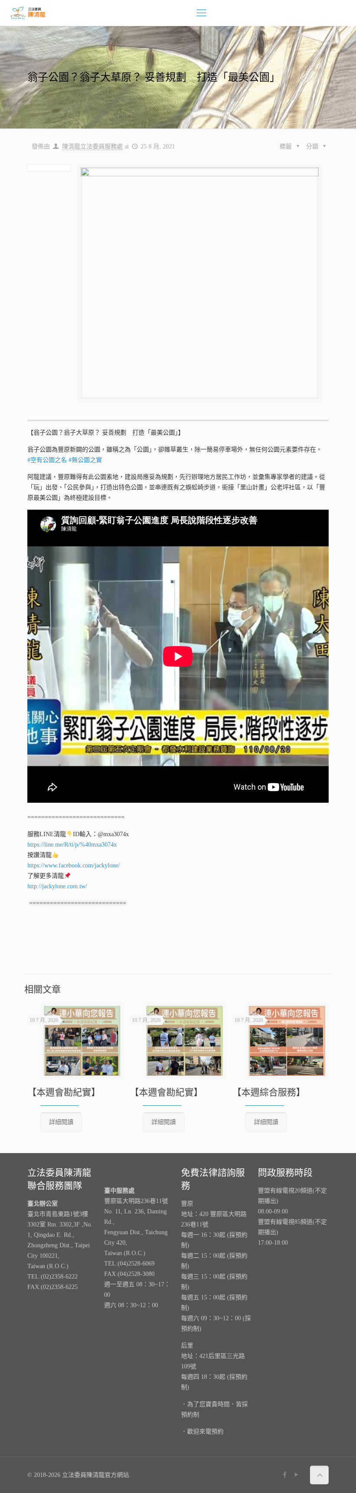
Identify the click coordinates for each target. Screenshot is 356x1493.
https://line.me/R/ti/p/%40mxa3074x (72, 844)
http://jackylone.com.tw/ (57, 886)
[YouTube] (296, 1474)
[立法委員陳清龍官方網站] (28, 13)
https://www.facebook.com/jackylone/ (73, 865)
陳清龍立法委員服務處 (92, 146)
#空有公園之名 (47, 460)
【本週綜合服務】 (268, 1092)
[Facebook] (285, 1474)
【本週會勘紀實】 (63, 1092)
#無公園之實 (84, 460)
